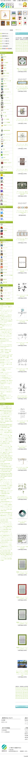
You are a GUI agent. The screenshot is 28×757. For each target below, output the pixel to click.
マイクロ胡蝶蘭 (6, 122)
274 (20, 51)
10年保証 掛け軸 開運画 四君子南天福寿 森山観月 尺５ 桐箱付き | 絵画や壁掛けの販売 (6, 426)
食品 (4, 149)
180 (23, 46)
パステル (5, 204)
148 (23, 45)
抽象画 (4, 68)
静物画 (4, 65)
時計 (4, 106)
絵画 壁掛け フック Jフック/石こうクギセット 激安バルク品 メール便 (6, 364)
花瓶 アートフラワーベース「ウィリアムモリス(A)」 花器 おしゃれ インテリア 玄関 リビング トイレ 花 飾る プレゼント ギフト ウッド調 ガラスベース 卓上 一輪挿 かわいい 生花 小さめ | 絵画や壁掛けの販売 (6, 449)
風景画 (4, 56)
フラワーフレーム (7, 103)
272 (16, 51)
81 (26, 42)
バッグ (4, 143)
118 (27, 43)
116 (23, 43)
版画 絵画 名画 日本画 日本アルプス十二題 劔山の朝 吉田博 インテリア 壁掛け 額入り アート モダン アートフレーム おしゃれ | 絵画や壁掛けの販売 (6, 413)
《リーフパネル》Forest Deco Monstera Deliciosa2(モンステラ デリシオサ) (6, 346)
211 (21, 48)
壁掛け (4, 95)
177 (18, 46)
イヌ (4, 234)
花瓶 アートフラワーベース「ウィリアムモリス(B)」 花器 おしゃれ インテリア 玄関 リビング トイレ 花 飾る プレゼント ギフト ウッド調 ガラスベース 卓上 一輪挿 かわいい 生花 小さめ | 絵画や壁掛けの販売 (6, 439)
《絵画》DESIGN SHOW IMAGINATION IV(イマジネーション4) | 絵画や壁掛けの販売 (6, 465)
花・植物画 (5, 62)
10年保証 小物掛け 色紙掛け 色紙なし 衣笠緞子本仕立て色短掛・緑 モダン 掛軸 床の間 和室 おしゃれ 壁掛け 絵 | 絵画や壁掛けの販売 (6, 458)
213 (25, 48)
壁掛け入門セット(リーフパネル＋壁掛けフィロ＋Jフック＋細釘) (6, 326)
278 (27, 51)
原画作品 (5, 86)
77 (21, 42)
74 (17, 42)
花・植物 (5, 115)
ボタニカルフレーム (7, 166)
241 (18, 49)
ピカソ (4, 250)
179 (21, 46)
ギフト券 (5, 169)
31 (18, 40)
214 (27, 48)
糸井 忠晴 (5, 269)
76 (19, 42)
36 (24, 40)
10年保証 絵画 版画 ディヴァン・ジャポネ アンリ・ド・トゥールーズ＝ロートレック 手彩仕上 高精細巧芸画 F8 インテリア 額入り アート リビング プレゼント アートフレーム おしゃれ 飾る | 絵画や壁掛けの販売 (6, 536)
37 (26, 40)
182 (27, 46)
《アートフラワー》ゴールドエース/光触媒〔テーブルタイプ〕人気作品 (6, 369)
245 (25, 49)
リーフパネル (6, 97)
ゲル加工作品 (6, 89)
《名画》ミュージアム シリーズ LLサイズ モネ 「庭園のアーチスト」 (6, 307)
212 (23, 48)
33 (21, 40)
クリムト (5, 254)
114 (20, 43)
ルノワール (5, 263)
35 (23, 40)
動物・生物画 (6, 73)
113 (18, 43)
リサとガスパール (6, 287)
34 (22, 40)
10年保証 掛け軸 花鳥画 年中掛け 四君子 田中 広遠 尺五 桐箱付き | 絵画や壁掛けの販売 (6, 470)
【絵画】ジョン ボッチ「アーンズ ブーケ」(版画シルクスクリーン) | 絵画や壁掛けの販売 (6, 407)
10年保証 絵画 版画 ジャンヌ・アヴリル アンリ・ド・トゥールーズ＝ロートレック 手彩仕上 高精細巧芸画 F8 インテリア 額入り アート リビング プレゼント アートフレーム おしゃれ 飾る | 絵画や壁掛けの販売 (6, 546)
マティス (5, 256)
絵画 (4, 54)
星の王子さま (6, 159)
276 (23, 51)
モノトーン (5, 198)
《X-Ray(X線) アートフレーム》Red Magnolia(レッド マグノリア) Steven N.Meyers (6, 377)
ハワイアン (5, 228)
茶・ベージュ (6, 194)
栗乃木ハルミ (6, 242)
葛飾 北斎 (5, 282)
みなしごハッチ (6, 295)
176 (16, 46)
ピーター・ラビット (7, 292)
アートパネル (6, 109)
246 (27, 49)
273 (18, 51)
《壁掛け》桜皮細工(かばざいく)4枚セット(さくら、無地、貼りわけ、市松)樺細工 (6, 351)
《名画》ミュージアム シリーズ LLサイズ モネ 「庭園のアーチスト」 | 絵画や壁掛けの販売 (6, 431)
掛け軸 (4, 112)
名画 (4, 59)
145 (18, 45)
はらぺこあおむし (6, 298)
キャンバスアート (7, 92)
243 (21, 49)
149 (25, 45)
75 (18, 42)
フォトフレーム (6, 136)
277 (25, 51)
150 (27, 45)
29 (15, 40)
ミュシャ (5, 260)
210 (20, 48)
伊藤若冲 (5, 279)
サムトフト (5, 247)
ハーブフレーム (6, 100)
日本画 (4, 70)
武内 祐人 (5, 272)
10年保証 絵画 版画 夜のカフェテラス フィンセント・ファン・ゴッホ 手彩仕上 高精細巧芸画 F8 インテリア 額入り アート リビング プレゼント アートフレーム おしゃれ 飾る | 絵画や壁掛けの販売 (6, 506)
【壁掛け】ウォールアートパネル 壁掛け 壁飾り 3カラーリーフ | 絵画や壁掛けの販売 (6, 492)
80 (24, 42)
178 (20, 46)
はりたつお (5, 266)
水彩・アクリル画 (7, 80)
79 (23, 42)
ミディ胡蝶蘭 (6, 119)
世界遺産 (5, 230)
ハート (4, 225)
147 (21, 45)
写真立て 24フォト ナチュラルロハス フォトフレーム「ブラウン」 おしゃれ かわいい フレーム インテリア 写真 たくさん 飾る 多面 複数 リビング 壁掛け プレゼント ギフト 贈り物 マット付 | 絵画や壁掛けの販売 (6, 484)
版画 (4, 157)
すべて (20, 29)
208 (16, 48)
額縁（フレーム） (7, 140)
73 (15, 42)
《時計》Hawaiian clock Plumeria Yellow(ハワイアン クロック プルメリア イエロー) (6, 388)
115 (21, 43)
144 (16, 45)
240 (16, 49)
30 (17, 40)
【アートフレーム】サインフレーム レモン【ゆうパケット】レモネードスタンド (6, 312)
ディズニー (5, 290)
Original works (6, 154)
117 (25, 43)
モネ (4, 244)
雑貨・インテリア (6, 134)
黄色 (4, 175)
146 (20, 45)
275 (21, 51)
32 (19, 40)
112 (16, 43)
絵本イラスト (6, 76)
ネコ (4, 237)
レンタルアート (6, 151)
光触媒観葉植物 (6, 130)
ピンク (4, 188)
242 (20, 49)
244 (23, 49)
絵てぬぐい (5, 78)
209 (18, 48)
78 (22, 42)
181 (25, 46)
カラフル (5, 201)
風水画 (4, 83)
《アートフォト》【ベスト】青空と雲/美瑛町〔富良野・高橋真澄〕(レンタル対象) (6, 356)
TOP (16, 29)
